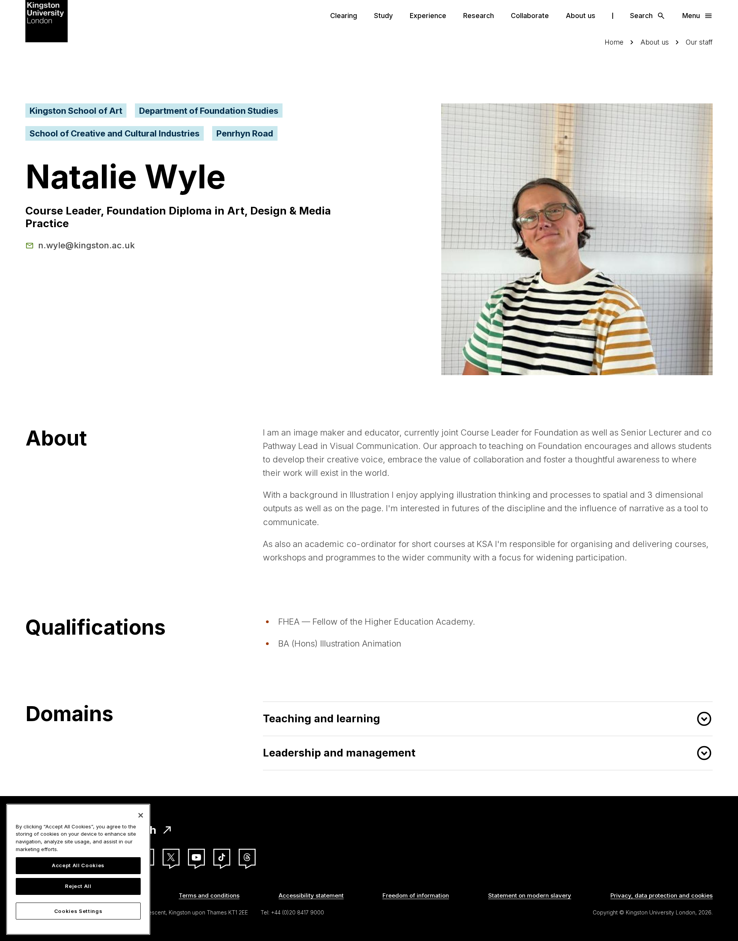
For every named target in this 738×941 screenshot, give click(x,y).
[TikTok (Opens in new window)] (221, 857)
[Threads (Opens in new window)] (247, 857)
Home (614, 42)
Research (478, 16)
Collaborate (530, 16)
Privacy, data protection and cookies (661, 895)
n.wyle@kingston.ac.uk (86, 245)
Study (383, 16)
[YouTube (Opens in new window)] (196, 857)
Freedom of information (415, 895)
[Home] (46, 20)
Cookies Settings (78, 911)
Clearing (343, 16)
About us (580, 16)
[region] (78, 869)
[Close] (140, 815)
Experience (428, 16)
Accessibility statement (311, 895)
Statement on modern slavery (529, 895)
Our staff (699, 42)
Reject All (78, 886)
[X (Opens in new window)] (171, 857)
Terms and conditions (209, 895)
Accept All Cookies (78, 866)
